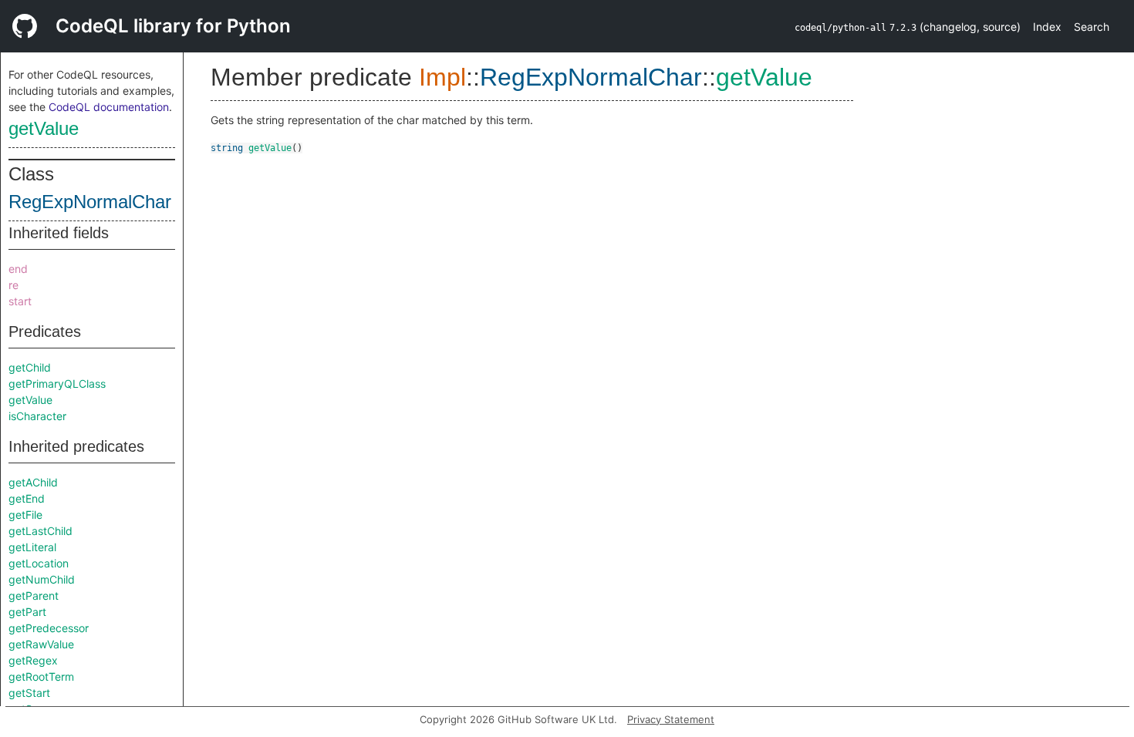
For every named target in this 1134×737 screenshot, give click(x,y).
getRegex (33, 660)
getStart (29, 692)
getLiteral (32, 547)
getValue (43, 128)
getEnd (26, 498)
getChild (29, 367)
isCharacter (37, 415)
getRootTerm (41, 676)
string (227, 148)
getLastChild (40, 530)
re (13, 284)
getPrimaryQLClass (57, 383)
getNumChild (41, 579)
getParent (33, 595)
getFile (25, 514)
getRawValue (41, 644)
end (18, 268)
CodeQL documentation (109, 106)
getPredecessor (48, 627)
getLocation (38, 563)
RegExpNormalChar (89, 201)
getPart (27, 611)
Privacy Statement (670, 719)
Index (1047, 26)
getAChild (33, 482)
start (20, 301)
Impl (442, 77)
